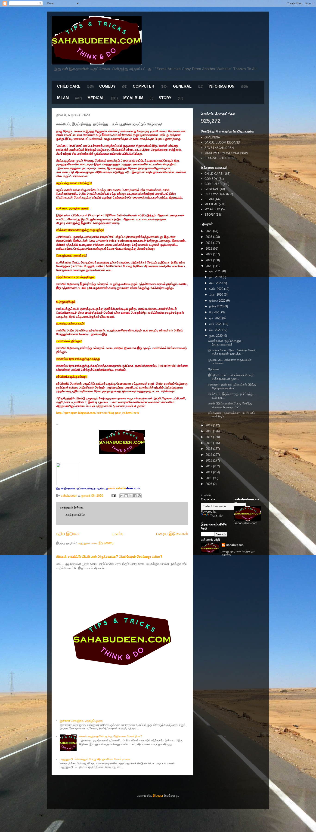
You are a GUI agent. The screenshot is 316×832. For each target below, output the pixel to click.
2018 (209, 431)
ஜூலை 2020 (217, 300)
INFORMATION (222, 86)
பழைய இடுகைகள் (172, 533)
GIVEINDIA (212, 137)
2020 (209, 266)
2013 (209, 460)
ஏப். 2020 (215, 318)
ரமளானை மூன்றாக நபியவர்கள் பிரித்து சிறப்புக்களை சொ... (232, 386)
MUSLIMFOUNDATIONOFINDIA (226, 153)
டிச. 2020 (215, 271)
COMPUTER (143, 86)
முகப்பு (118, 533)
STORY (165, 98)
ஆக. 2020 (216, 294)
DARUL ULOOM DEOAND (222, 142)
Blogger (158, 795)
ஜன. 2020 (216, 335)
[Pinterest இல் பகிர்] (139, 495)
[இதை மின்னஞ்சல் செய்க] (121, 495)
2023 (209, 248)
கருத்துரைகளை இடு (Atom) (95, 543)
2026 (209, 231)
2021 (209, 260)
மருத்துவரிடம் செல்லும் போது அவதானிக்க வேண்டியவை (95, 759)
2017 (209, 437)
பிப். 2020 (215, 330)
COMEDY (107, 86)
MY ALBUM (133, 98)
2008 (209, 484)
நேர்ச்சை (213, 369)
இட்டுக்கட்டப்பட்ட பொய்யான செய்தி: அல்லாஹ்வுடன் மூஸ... (231, 376)
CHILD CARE (69, 86)
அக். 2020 (216, 283)
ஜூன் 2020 (216, 306)
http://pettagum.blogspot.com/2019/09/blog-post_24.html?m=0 (97, 413)
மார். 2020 (216, 324)
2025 (209, 237)
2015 (209, 448)
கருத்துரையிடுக (75, 514)
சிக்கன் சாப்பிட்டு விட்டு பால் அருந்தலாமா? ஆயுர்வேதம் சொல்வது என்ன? (109, 556)
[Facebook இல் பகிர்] (135, 495)
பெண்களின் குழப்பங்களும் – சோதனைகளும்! (226, 342)
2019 (209, 425)
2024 (209, 243)
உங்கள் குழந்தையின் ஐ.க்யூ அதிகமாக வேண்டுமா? (110, 736)
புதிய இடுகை (67, 533)
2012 (209, 466)
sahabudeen (235, 545)
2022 (209, 254)
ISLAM (63, 98)
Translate (216, 515)
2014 (209, 454)
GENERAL (182, 86)
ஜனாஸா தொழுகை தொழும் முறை (81, 720)
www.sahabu (124, 488)
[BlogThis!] (126, 495)
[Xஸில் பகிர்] (130, 495)
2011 (209, 472)
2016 (209, 443)
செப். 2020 (216, 289)
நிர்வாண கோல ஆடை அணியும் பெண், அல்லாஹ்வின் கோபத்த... (232, 352)
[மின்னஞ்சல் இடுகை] (113, 495)
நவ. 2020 (216, 277)
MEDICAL (96, 98)
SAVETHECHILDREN (219, 148)
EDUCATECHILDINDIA (219, 158)
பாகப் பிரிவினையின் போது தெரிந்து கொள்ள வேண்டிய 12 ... (230, 405)
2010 (209, 478)
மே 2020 (215, 312)
